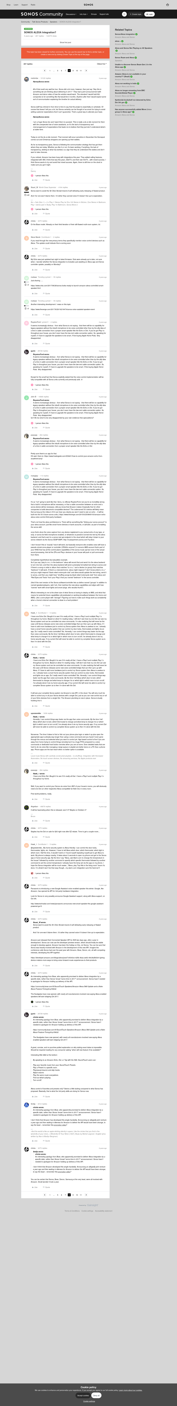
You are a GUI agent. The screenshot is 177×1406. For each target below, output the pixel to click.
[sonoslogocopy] (88, 5)
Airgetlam (34, 806)
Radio (33, 4)
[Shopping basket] (167, 5)
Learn (16, 4)
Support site (104, 14)
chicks (33, 221)
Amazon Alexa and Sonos (125, 37)
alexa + (118, 41)
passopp (34, 435)
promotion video (60, 1125)
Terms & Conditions (72, 1211)
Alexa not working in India (126, 83)
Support (25, 4)
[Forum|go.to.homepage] (42, 14)
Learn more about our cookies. (130, 1390)
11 (81, 70)
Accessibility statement (103, 1211)
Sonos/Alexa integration (125, 34)
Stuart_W (34, 187)
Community (25, 22)
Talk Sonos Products (40, 22)
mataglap (34, 475)
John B (33, 396)
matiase (34, 277)
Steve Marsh (35, 237)
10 (77, 70)
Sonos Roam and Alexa (124, 57)
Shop (8, 4)
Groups (94, 14)
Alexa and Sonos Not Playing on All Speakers (133, 48)
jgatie (33, 351)
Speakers (53, 22)
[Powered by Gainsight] (88, 1206)
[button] (135, 14)
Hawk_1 (34, 613)
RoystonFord (36, 322)
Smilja (33, 1104)
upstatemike (36, 713)
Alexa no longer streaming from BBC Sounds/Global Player (130, 91)
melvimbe (34, 78)
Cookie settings (87, 1211)
